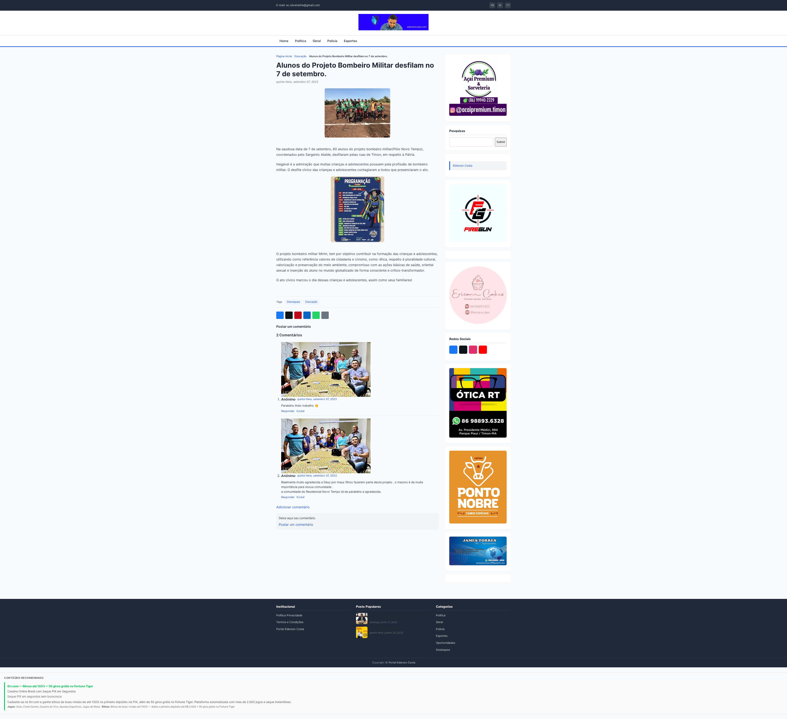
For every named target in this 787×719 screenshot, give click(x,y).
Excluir (301, 411)
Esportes (350, 41)
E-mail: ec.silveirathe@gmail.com (298, 5)
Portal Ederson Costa (290, 629)
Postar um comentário (296, 524)
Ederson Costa (462, 165)
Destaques (293, 301)
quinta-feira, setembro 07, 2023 (317, 399)
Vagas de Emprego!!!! (384, 628)
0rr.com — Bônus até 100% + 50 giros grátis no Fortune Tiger (50, 686)
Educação (301, 56)
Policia (332, 41)
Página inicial (284, 56)
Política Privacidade (289, 615)
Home (284, 41)
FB (492, 5)
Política (300, 41)
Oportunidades (445, 642)
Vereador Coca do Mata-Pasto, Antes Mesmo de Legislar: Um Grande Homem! (399, 616)
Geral (317, 41)
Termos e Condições (289, 622)
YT (508, 5)
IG (500, 5)
